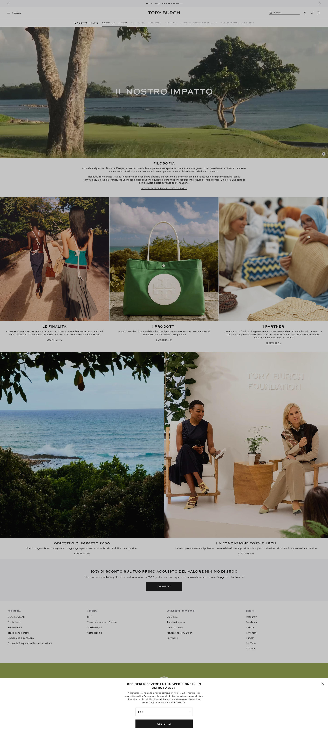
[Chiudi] (322, 683)
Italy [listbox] (140, 711)
